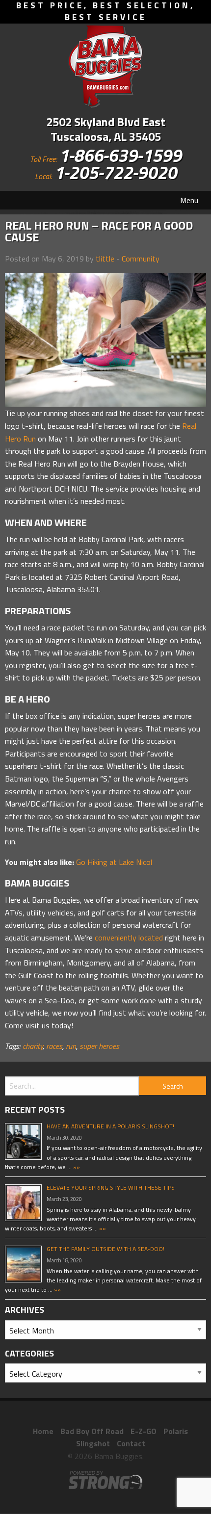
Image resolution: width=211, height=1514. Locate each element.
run (71, 1046)
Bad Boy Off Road (92, 1431)
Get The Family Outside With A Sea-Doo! (105, 1248)
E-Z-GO (144, 1431)
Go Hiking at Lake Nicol (114, 862)
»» (76, 1167)
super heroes (99, 1046)
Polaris (175, 1431)
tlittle (105, 258)
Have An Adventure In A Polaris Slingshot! (110, 1126)
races (54, 1046)
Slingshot (93, 1443)
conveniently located (129, 937)
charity (33, 1046)
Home (43, 1431)
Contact (131, 1443)
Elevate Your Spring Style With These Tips (111, 1187)
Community (140, 258)
